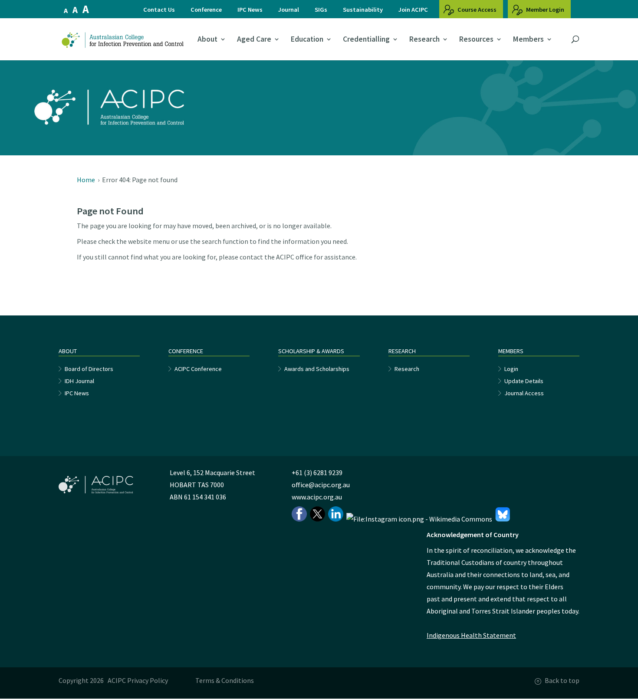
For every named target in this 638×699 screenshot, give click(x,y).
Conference (206, 9)
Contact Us (159, 9)
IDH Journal (79, 381)
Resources (476, 40)
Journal (288, 9)
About (207, 40)
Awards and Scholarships (316, 369)
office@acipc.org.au (321, 484)
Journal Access (524, 393)
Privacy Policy (147, 680)
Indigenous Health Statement (471, 635)
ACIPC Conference (198, 369)
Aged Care (254, 40)
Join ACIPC (413, 9)
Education (307, 40)
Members (528, 40)
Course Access (476, 9)
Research (424, 40)
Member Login (544, 9)
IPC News (250, 9)
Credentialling (366, 40)
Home (86, 179)
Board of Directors (89, 369)
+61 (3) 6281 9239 (317, 472)
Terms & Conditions (224, 680)
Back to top (562, 680)
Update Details (523, 381)
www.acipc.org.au (317, 496)
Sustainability (363, 9)
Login (511, 369)
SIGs (321, 9)
